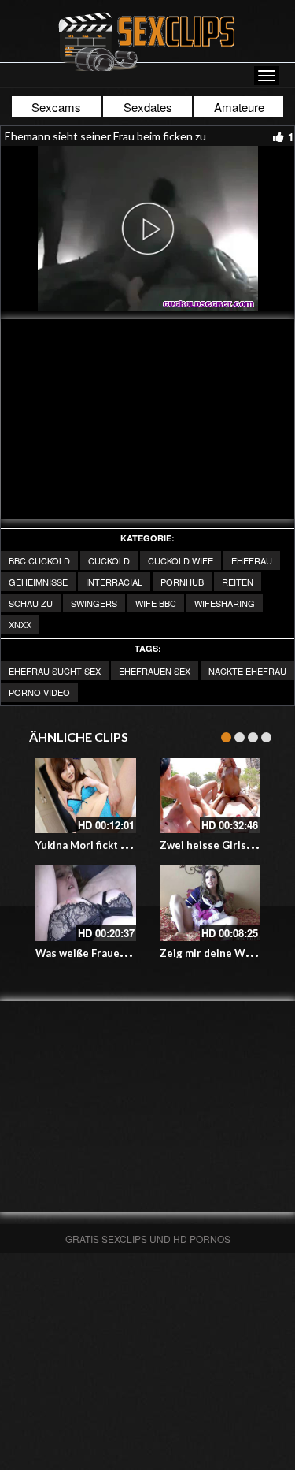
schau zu (31, 603)
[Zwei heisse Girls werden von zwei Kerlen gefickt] (210, 796)
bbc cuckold (39, 560)
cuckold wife (180, 560)
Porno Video (39, 692)
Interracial (114, 581)
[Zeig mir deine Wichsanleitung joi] (210, 903)
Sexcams (56, 107)
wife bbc (155, 603)
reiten (237, 581)
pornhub (182, 581)
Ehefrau (251, 560)
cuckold (109, 560)
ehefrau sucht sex (55, 670)
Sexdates (148, 107)
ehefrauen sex (154, 670)
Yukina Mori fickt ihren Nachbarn (116, 845)
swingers (94, 603)
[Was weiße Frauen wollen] (85, 903)
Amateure (239, 107)
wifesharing (224, 603)
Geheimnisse (38, 581)
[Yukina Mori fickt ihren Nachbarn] (85, 796)
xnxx (20, 624)
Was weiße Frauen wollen (98, 953)
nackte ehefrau (247, 670)
